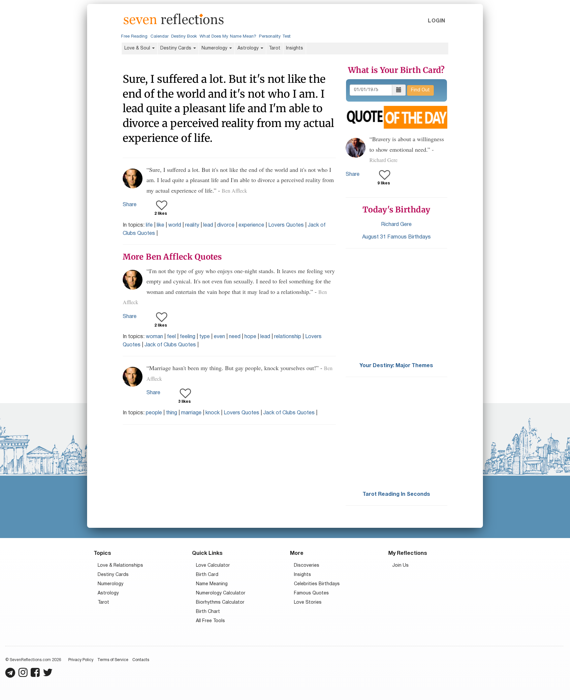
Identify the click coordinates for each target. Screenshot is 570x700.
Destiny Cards (176, 48)
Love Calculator (213, 565)
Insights (294, 48)
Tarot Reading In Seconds (396, 494)
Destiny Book (184, 37)
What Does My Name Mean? (228, 37)
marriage (191, 413)
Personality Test (274, 37)
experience (251, 225)
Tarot (274, 48)
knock (213, 413)
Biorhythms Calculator (220, 602)
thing (171, 413)
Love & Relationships (120, 565)
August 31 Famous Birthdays (396, 237)
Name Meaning (212, 584)
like (160, 225)
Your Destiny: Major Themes (396, 366)
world (174, 225)
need (234, 336)
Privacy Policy (80, 660)
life (149, 225)
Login (436, 21)
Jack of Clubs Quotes (170, 345)
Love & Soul (137, 48)
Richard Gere (396, 224)
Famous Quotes (311, 593)
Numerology (215, 48)
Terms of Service (112, 660)
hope (250, 336)
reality (192, 225)
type (204, 336)
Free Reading (134, 37)
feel (171, 336)
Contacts (140, 660)
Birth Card (207, 575)
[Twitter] (48, 675)
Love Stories (308, 602)
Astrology (249, 48)
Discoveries (306, 565)
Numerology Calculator (220, 593)
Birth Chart (208, 612)
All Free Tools (210, 621)
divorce (226, 225)
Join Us (400, 565)
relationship (287, 336)
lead (208, 225)
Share (130, 205)
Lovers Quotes (286, 225)
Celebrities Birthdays (317, 584)
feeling (187, 336)
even (219, 336)
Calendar (159, 37)
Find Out (420, 90)
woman (154, 336)
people (154, 413)
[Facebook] (35, 675)
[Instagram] (22, 675)
